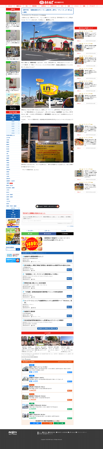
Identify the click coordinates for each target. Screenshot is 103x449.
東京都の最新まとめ (10, 135)
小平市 (7, 190)
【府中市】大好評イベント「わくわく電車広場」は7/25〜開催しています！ (90, 72)
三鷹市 (9, 183)
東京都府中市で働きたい (28, 253)
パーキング (28, 356)
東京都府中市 (59, 2)
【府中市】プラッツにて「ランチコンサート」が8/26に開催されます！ (13, 43)
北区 (7, 153)
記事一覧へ (47, 230)
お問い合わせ (72, 432)
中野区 (7, 162)
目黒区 (7, 171)
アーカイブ (92, 6)
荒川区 (7, 149)
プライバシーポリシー (82, 432)
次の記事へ (64, 230)
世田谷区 (8, 169)
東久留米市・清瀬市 (10, 187)
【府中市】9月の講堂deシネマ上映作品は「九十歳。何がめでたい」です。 (12, 90)
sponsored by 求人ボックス (41, 253)
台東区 (7, 151)
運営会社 (46, 432)
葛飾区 (7, 142)
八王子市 (8, 201)
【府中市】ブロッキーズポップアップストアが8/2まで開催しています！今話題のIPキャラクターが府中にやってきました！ (90, 129)
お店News (43, 6)
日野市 (7, 199)
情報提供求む (52, 432)
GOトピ (10, 6)
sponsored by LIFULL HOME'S (65, 361)
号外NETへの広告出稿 (62, 432)
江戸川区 (8, 137)
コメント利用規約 (70, 226)
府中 (32, 356)
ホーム (40, 432)
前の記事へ (31, 230)
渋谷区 (7, 167)
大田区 (7, 176)
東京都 (44, 15)
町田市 (7, 203)
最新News (19, 6)
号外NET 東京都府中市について (46, 433)
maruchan (28, 359)
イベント (76, 6)
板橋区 (7, 158)
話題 (69, 6)
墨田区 (7, 144)
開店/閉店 (34, 6)
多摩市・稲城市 (9, 196)
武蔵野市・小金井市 (10, 180)
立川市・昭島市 (9, 194)
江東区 (7, 139)
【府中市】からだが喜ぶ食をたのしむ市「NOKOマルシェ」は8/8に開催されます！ (90, 97)
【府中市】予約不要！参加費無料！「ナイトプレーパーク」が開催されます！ (90, 47)
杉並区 (7, 164)
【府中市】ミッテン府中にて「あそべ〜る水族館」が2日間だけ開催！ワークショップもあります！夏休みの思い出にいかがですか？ (90, 173)
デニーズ (28, 19)
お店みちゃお (53, 6)
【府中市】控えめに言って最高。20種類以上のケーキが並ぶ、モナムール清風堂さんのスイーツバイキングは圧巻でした (90, 142)
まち (62, 6)
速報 (84, 6)
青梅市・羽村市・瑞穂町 (11, 206)
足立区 (7, 146)
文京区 (7, 155)
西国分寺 (35, 356)
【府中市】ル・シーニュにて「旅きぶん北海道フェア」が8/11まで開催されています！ (90, 35)
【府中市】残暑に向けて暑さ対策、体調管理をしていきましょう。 (12, 74)
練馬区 (7, 160)
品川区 (7, 174)
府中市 (7, 192)
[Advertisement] (86, 17)
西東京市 (8, 178)
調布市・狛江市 (9, 185)
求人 (27, 6)
